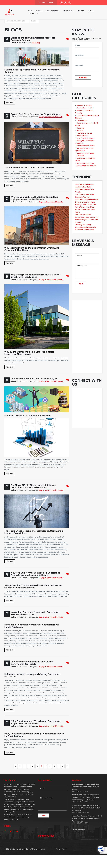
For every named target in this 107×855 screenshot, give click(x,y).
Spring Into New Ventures (86, 166)
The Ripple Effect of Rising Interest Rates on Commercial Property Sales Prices (33, 486)
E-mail (77, 45)
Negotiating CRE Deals (85, 153)
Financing (36, 43)
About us (80, 11)
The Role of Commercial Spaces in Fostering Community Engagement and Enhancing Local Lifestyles (85, 797)
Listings (39, 11)
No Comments (67, 38)
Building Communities (85, 108)
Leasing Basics (82, 135)
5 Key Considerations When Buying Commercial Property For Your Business (36, 722)
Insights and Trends (84, 133)
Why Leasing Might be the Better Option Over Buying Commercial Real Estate (34, 198)
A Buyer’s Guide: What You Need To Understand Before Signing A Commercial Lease (35, 574)
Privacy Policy (61, 849)
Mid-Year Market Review (86, 145)
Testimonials (68, 11)
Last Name (79, 65)
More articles (79, 830)
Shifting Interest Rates (85, 163)
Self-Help (80, 156)
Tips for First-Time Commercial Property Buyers (36, 114)
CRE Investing (82, 120)
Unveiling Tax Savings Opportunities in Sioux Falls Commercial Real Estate (85, 227)
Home (30, 11)
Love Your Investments (85, 138)
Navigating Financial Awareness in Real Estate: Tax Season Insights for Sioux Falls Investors (87, 818)
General (80, 130)
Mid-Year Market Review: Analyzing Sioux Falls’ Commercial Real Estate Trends (85, 786)
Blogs (90, 11)
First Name (79, 55)
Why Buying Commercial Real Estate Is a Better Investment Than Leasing (35, 275)
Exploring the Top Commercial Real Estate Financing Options (33, 39)
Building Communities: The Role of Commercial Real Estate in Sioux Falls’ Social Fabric (86, 807)
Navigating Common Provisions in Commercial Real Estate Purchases (35, 613)
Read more (9, 102)
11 (62, 766)
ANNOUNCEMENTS (52, 11)
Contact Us (33, 13)
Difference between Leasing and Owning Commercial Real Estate (32, 662)
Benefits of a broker (84, 105)
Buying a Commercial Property (51, 117)
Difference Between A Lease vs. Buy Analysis (34, 378)
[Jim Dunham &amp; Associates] (14, 12)
